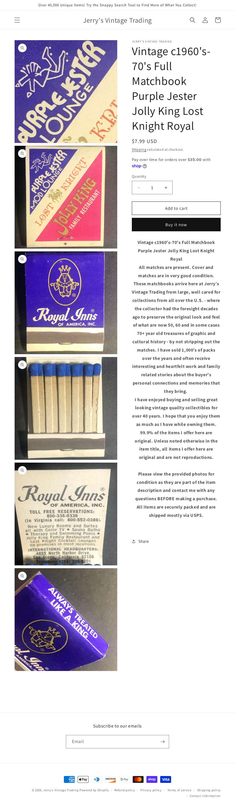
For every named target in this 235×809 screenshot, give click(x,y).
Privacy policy (151, 790)
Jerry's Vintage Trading (61, 790)
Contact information (205, 796)
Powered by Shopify (94, 790)
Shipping (139, 149)
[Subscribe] (162, 741)
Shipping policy (209, 790)
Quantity (139, 176)
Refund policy (124, 790)
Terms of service (179, 790)
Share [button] (143, 541)
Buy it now (176, 224)
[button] (17, 20)
